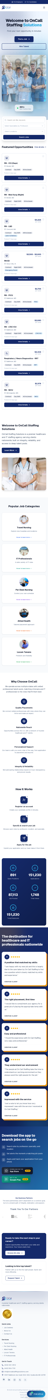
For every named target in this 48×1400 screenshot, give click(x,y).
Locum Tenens (9, 1353)
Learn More (9, 450)
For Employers (18, 2)
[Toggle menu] (44, 7)
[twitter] (20, 1380)
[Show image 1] (21, 98)
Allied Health (8, 1349)
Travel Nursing (9, 1343)
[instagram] (15, 1380)
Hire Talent (24, 46)
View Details (23, 178)
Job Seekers (8, 1328)
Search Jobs (24, 137)
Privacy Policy (24, 1392)
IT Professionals (10, 1356)
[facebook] (4, 1379)
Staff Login (24, 1397)
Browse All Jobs (14, 1253)
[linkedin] (9, 1380)
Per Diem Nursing (10, 1346)
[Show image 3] (25, 98)
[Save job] (43, 156)
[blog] (25, 1380)
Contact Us (8, 1334)
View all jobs (39, 147)
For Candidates (32, 2)
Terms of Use (24, 1395)
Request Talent (14, 1278)
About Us (7, 1331)
